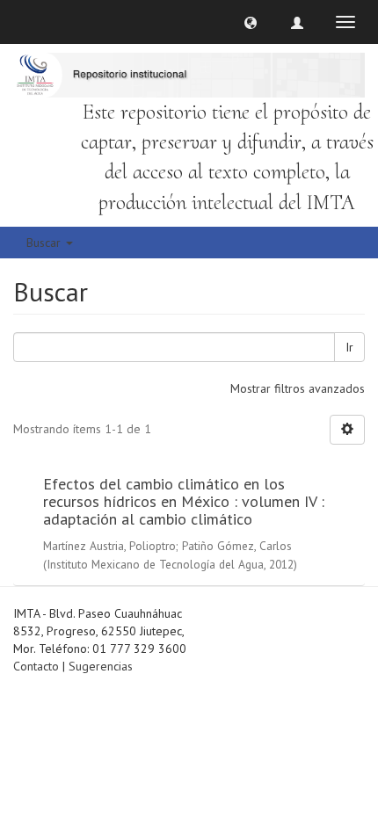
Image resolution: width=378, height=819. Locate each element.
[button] (250, 22)
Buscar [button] (45, 242)
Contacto (36, 666)
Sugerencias (101, 666)
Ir (349, 347)
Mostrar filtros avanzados (297, 388)
